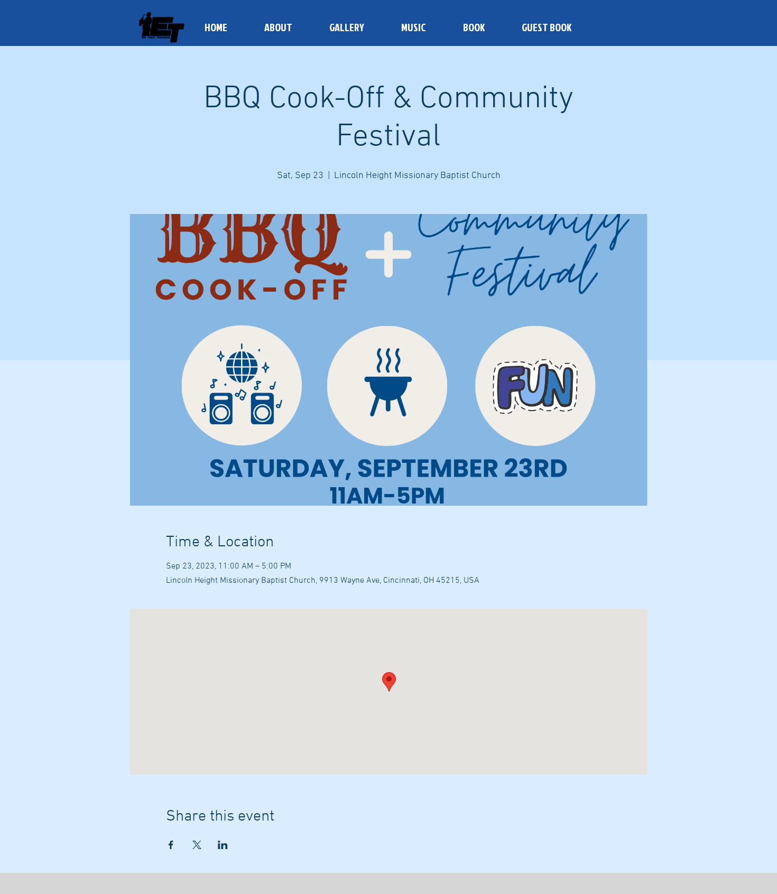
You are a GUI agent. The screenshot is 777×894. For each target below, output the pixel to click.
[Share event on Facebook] (171, 845)
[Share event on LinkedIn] (223, 845)
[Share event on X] (197, 845)
